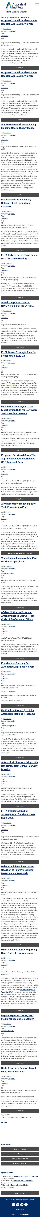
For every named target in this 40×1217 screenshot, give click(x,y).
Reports (4, 573)
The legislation (10, 54)
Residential (5, 726)
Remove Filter (24, 18)
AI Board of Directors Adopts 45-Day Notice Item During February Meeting (19, 766)
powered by (15, 1214)
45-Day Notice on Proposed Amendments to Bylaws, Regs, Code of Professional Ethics (18, 616)
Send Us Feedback (20, 1154)
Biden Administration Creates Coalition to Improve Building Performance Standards (17, 870)
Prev (9, 1117)
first (4, 1117)
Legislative (11, 31)
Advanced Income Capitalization (23, 1181)
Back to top (19, 1209)
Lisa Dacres (7, 29)
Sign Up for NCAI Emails (20, 1159)
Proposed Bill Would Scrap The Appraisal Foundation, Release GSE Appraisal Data (18, 459)
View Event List (20, 1193)
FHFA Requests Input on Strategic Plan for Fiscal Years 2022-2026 (18, 814)
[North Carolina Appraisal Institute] (16, 13)
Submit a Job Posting (20, 1163)
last (30, 1117)
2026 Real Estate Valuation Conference (25, 1176)
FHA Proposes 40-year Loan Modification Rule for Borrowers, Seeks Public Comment (19, 410)
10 (23, 1117)
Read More (20, 68)
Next (25, 1117)
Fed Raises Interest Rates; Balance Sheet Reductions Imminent (16, 203)
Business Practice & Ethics (19, 1185)
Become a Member (20, 1149)
